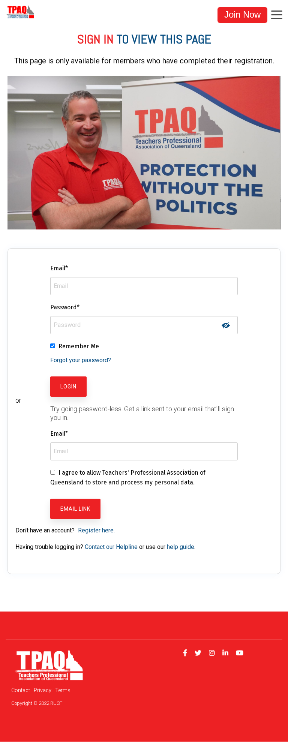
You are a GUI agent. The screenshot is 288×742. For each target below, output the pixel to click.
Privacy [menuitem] (42, 690)
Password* (65, 307)
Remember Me (78, 346)
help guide (180, 546)
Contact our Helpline (111, 546)
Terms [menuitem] (62, 690)
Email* (59, 268)
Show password (226, 325)
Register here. (96, 530)
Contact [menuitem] (20, 690)
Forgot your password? (80, 360)
